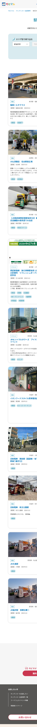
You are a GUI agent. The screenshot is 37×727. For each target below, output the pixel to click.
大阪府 (31, 395)
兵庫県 (31, 158)
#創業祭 (28, 297)
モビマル (11, 11)
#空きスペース (22, 228)
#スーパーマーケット (24, 406)
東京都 (31, 102)
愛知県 (30, 336)
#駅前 (13, 123)
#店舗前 (26, 293)
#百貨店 (20, 179)
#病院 (19, 293)
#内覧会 (13, 301)
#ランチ (20, 359)
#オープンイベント (17, 297)
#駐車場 (21, 301)
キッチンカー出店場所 (23, 11)
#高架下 (20, 123)
